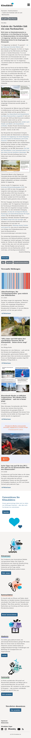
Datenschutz (4, 723)
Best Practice (13, 19)
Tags (3, 262)
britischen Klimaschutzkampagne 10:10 (12, 187)
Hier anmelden (15, 710)
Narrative (9, 262)
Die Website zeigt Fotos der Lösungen (12, 219)
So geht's (4, 19)
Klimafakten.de (17, 734)
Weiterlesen (7, 313)
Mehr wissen (6, 573)
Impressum (4, 721)
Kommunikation (13, 11)
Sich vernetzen (7, 694)
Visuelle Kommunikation (21, 262)
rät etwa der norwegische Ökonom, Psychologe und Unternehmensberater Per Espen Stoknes (15, 213)
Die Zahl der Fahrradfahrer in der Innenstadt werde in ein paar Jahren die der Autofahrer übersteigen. (15, 150)
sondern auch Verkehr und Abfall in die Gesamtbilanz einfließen (15, 124)
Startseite (4, 11)
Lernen (4, 655)
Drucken (5, 258)
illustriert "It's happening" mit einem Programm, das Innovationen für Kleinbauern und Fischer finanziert (15, 138)
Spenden (6, 512)
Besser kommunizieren (9, 615)
